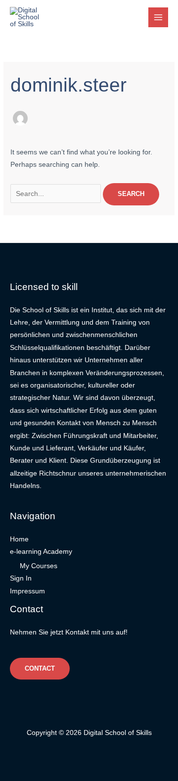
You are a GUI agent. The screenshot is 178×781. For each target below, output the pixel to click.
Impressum (27, 591)
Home (19, 539)
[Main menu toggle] (158, 17)
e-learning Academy (41, 551)
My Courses (38, 566)
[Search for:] (56, 193)
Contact (40, 668)
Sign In (21, 578)
